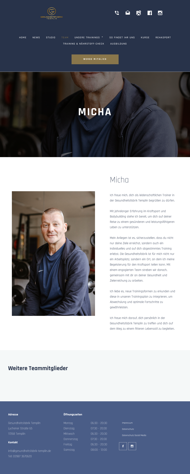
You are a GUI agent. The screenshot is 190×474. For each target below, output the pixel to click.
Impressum (127, 423)
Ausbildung (118, 44)
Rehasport (163, 37)
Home (23, 37)
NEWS (36, 37)
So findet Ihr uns (122, 37)
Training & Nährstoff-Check (83, 44)
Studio (51, 37)
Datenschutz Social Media (134, 435)
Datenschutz (128, 429)
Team (65, 37)
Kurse (145, 37)
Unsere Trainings (87, 37)
